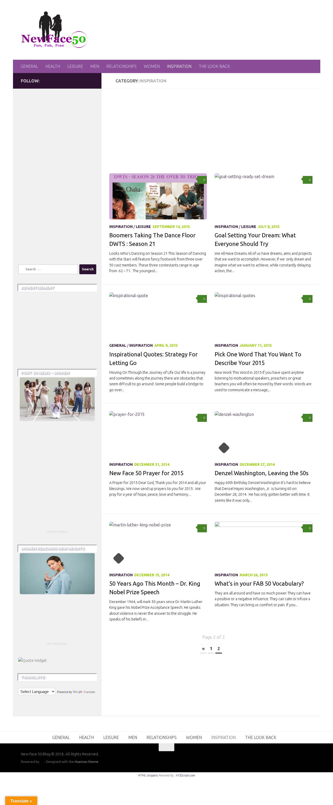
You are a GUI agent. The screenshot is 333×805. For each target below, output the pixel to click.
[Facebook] (82, 80)
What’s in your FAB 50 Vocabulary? (259, 583)
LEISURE (75, 66)
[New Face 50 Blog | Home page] (55, 29)
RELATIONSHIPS (121, 66)
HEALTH (52, 66)
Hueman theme (86, 761)
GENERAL (29, 66)
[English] (20, 684)
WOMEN (152, 66)
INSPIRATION (179, 66)
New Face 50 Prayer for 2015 (146, 473)
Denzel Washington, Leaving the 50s (262, 473)
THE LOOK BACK (214, 66)
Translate (89, 691)
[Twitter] (74, 80)
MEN (94, 66)
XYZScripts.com (185, 775)
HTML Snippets (148, 775)
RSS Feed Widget (57, 531)
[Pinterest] (90, 80)
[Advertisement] (214, 135)
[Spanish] (25, 684)
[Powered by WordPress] (41, 761)
